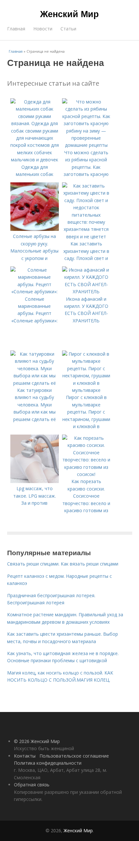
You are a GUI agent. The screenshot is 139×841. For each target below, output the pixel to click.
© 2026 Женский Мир (37, 741)
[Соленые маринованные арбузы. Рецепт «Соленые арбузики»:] (34, 291)
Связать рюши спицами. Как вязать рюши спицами (62, 564)
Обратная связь (31, 785)
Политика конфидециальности (47, 763)
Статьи (68, 29)
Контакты (25, 756)
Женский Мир (69, 13)
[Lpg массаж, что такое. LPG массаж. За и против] (34, 481)
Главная (16, 29)
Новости (42, 29)
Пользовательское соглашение (74, 756)
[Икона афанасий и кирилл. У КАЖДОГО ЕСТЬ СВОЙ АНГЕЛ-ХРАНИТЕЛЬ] (86, 291)
